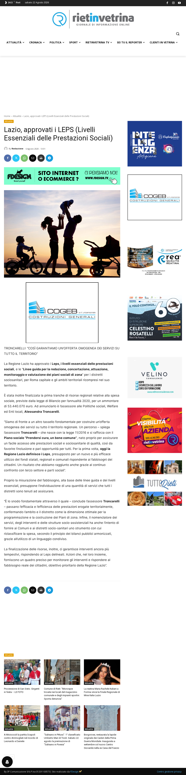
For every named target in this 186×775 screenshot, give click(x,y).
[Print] (41, 158)
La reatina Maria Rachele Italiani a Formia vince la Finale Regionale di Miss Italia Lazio (102, 692)
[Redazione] (6, 148)
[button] (177, 33)
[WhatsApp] (24, 158)
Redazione (17, 148)
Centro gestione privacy (169, 771)
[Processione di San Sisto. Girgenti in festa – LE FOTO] (22, 672)
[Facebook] (167, 3)
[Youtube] (179, 3)
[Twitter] (16, 158)
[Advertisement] (93, 83)
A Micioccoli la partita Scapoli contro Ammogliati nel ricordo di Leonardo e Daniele (21, 738)
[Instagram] (173, 3)
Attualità (17, 116)
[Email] (32, 158)
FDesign (74, 771)
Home (7, 116)
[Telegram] (49, 158)
